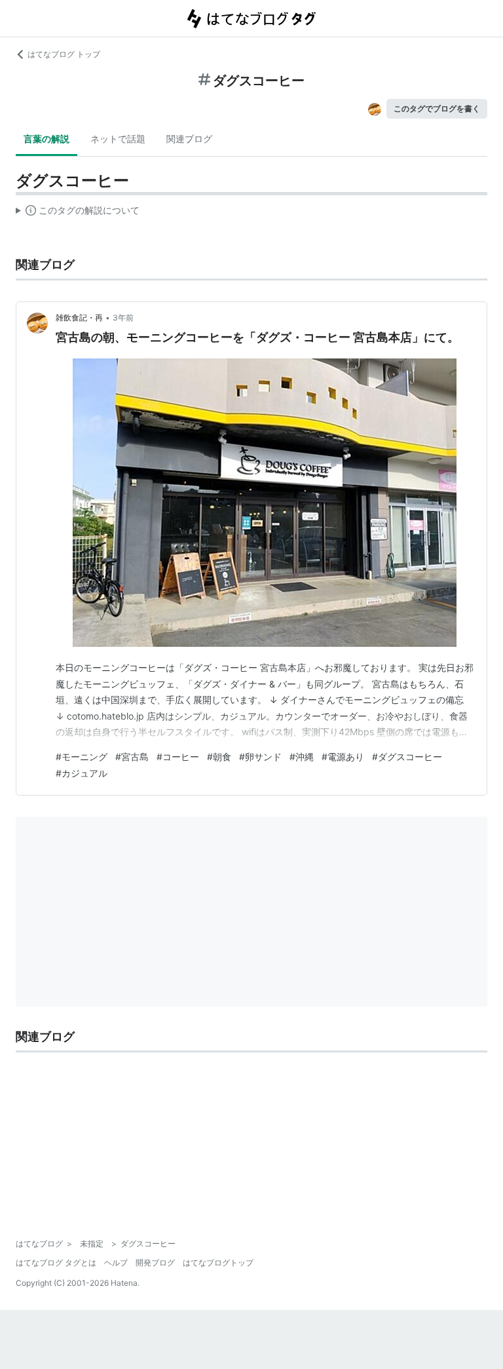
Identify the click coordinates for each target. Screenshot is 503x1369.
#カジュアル (81, 773)
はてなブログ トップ (64, 54)
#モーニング (81, 756)
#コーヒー (178, 756)
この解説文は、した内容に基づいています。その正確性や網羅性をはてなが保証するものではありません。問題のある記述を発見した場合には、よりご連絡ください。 (78, 213)
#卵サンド (260, 756)
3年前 (123, 317)
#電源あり (343, 756)
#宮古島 (132, 756)
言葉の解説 (46, 138)
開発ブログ (155, 1262)
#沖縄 (301, 756)
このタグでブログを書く (437, 108)
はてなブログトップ (218, 1262)
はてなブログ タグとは (56, 1262)
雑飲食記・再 (79, 317)
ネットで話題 (117, 138)
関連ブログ (189, 138)
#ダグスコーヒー (407, 756)
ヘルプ (116, 1262)
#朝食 (219, 756)
